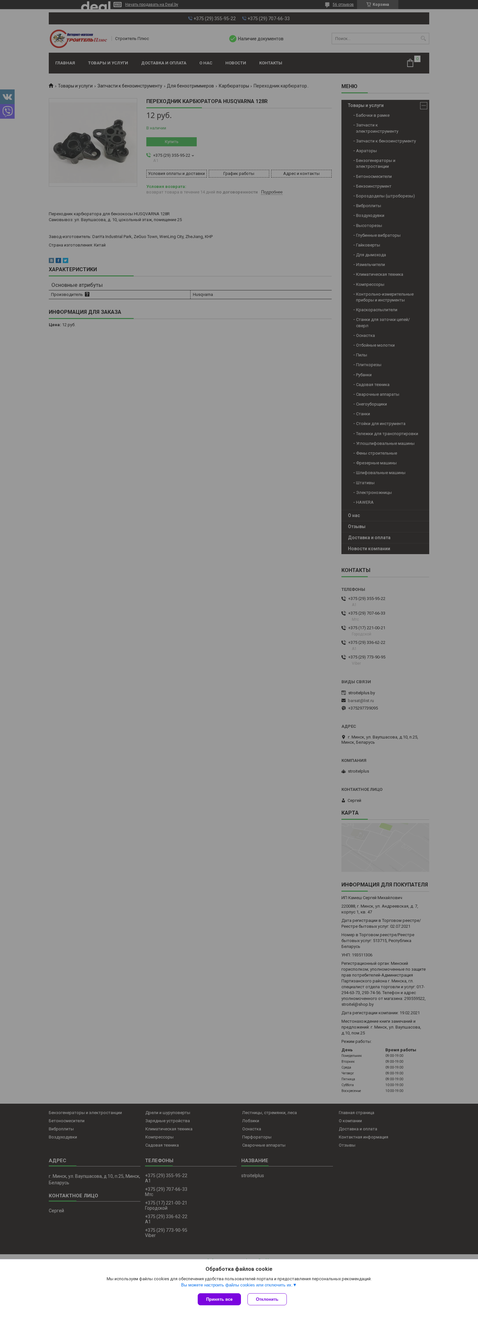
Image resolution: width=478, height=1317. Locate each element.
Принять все (219, 1299)
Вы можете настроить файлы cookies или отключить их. (237, 1285)
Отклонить (267, 1299)
